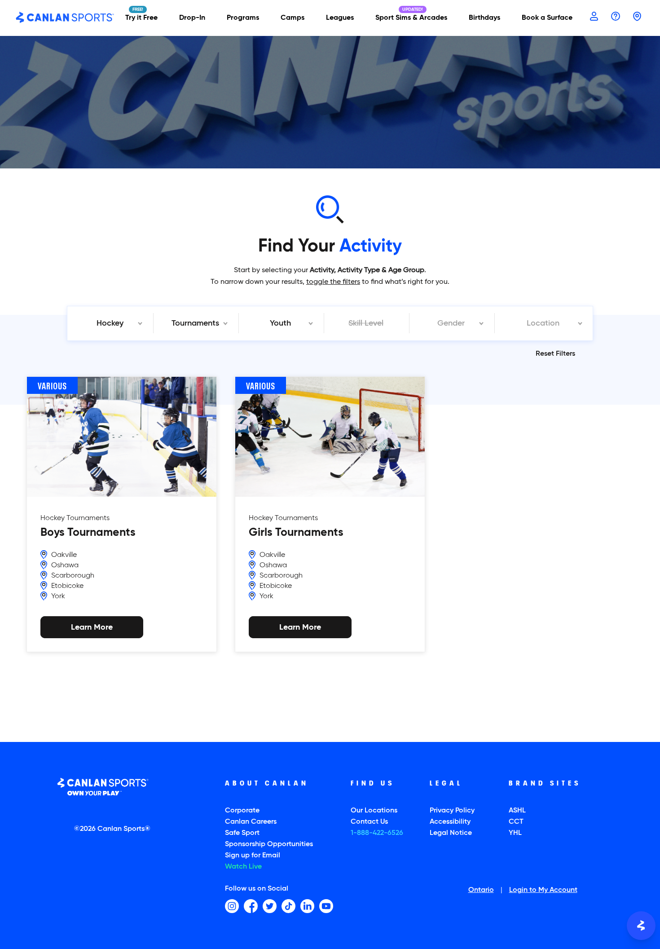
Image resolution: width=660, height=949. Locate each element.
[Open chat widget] (641, 925)
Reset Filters (555, 354)
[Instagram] (232, 906)
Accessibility (450, 821)
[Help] (615, 17)
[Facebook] (251, 906)
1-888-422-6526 (377, 833)
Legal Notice (451, 833)
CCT (516, 821)
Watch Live (243, 866)
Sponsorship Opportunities (269, 844)
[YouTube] (326, 906)
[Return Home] (65, 18)
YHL (515, 833)
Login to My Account (543, 890)
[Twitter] (270, 906)
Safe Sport (242, 833)
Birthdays (484, 18)
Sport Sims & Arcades (411, 18)
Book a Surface (547, 18)
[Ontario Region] (637, 17)
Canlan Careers (251, 821)
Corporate (242, 810)
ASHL (517, 810)
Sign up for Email (252, 855)
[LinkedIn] (307, 906)
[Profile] (594, 17)
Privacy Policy (452, 810)
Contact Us (369, 821)
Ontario (481, 890)
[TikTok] (288, 906)
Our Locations (374, 810)
